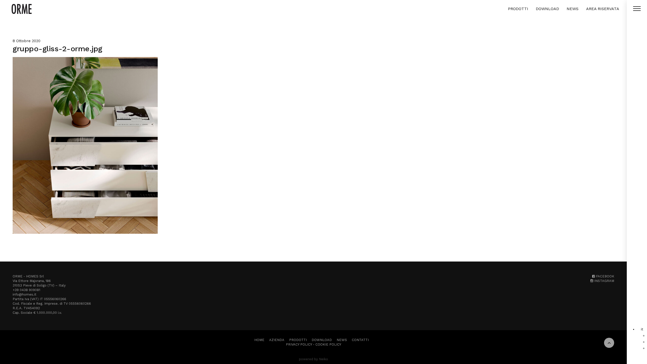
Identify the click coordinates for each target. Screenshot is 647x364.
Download (547, 8)
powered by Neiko (313, 359)
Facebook (604, 276)
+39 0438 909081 (26, 290)
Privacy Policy (299, 344)
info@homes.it (24, 294)
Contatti (360, 340)
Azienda (276, 340)
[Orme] (21, 9)
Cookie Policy (328, 344)
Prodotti (518, 8)
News (573, 8)
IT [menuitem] (642, 329)
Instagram (603, 281)
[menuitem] (642, 329)
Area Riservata (602, 8)
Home (259, 340)
